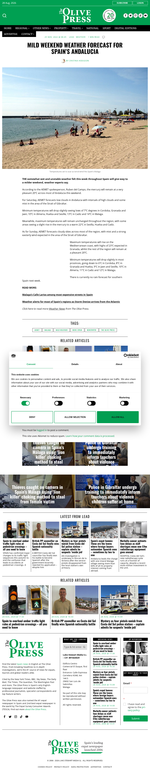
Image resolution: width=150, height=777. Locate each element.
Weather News (57, 308)
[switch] (58, 403)
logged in (42, 430)
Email (127, 683)
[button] (84, 647)
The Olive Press (108, 330)
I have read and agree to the (137, 707)
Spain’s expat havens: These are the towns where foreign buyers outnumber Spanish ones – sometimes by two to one (104, 547)
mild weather (62, 330)
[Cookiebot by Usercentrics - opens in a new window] (126, 356)
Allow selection (75, 417)
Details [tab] (75, 364)
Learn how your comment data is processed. (90, 436)
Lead (71, 37)
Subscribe (122, 2)
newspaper (91, 330)
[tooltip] (125, 15)
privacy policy (137, 709)
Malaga (48, 330)
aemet (37, 330)
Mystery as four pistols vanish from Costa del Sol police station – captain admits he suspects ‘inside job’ (74, 546)
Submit (136, 718)
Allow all (117, 417)
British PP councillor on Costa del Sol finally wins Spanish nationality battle (45, 545)
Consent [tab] (31, 364)
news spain (77, 330)
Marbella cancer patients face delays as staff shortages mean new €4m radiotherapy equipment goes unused (133, 546)
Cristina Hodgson (79, 60)
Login (140, 2)
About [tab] (119, 364)
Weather (80, 37)
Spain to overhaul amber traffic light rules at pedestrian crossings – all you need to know (16, 545)
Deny (32, 417)
